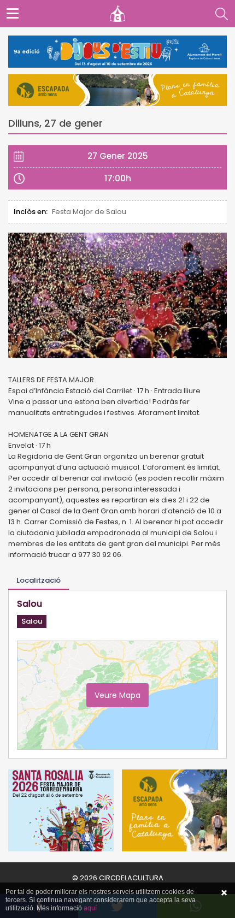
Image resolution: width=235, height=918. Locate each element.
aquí (90, 908)
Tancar (224, 893)
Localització (38, 580)
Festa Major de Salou (89, 211)
